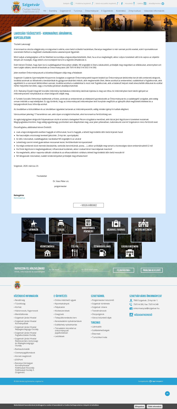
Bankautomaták (22, 349)
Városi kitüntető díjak (101, 317)
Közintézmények (47, 246)
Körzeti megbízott (23, 356)
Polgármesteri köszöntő (103, 300)
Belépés (66, 3)
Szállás (61, 229)
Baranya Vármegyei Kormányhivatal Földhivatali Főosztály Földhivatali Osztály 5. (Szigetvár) (24, 368)
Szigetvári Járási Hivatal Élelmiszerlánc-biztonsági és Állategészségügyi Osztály (26, 342)
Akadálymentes (155, 3)
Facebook (122, 3)
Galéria (140, 3)
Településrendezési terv (66, 317)
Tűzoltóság (20, 303)
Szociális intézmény (129, 246)
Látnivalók (33, 229)
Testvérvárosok (99, 310)
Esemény (53, 10)
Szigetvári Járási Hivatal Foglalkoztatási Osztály (25, 334)
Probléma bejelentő (83, 3)
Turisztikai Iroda (99, 337)
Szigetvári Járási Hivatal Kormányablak (25, 322)
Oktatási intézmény (143, 229)
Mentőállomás (21, 314)
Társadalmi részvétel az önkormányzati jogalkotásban (65, 330)
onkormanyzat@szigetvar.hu (146, 308)
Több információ (154, 406)
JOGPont (19, 359)
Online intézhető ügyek (65, 300)
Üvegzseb (59, 314)
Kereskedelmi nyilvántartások (68, 321)
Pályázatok (60, 307)
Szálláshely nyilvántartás (66, 324)
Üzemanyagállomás (102, 246)
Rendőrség (20, 300)
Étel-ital (75, 246)
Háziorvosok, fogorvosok (26, 310)
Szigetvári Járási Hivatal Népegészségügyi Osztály (26, 328)
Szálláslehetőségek (100, 330)
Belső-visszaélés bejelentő (106, 3)
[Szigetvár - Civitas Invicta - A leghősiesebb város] (25, 7)
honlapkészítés (143, 381)
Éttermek (96, 333)
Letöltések (59, 336)
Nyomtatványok (62, 303)
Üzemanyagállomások (25, 352)
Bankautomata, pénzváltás (88, 229)
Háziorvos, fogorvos (116, 229)
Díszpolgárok (98, 314)
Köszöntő (129, 3)
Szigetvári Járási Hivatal (25, 317)
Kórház (18, 307)
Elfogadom (139, 406)
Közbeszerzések (62, 310)
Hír (44, 10)
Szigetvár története (101, 303)
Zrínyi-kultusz (134, 10)
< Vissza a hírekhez (88, 205)
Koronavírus (19, 198)
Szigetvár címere (99, 307)
